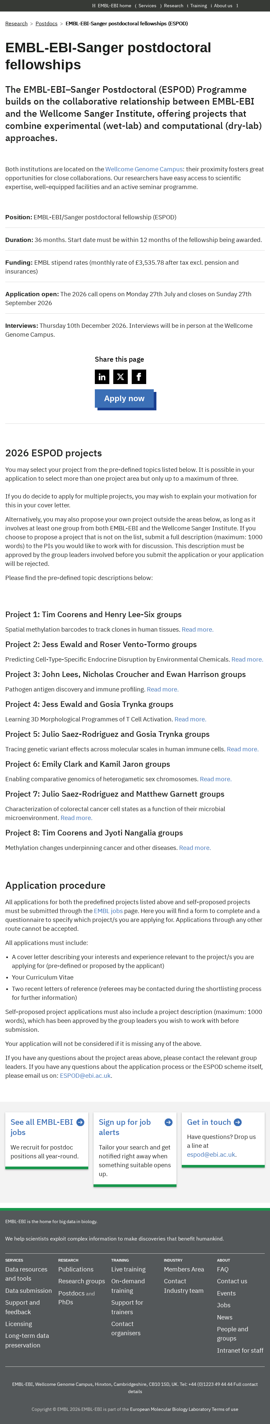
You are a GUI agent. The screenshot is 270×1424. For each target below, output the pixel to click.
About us (223, 6)
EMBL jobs (108, 911)
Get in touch (209, 1122)
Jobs (223, 1305)
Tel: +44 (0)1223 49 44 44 (206, 1384)
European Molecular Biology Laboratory (170, 1409)
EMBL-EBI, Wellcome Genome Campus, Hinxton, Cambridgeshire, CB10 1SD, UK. (95, 1384)
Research (173, 6)
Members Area (184, 1270)
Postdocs (47, 24)
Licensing (18, 1324)
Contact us (232, 1281)
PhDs (65, 1302)
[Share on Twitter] (120, 377)
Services (147, 6)
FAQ (223, 1270)
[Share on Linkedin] (102, 377)
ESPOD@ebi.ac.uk (85, 1076)
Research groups (81, 1281)
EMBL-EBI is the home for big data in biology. (51, 1221)
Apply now (124, 398)
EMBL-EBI (252, 5)
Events (226, 1294)
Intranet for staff (240, 1351)
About (223, 1260)
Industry (173, 1260)
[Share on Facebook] (139, 377)
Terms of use (225, 1409)
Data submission (28, 1291)
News (224, 1318)
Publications (76, 1270)
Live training (128, 1270)
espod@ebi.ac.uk (211, 1155)
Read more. (198, 630)
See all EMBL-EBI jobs (42, 1128)
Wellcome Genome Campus (144, 169)
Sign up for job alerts (125, 1128)
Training (198, 6)
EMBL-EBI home (114, 6)
